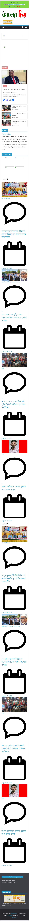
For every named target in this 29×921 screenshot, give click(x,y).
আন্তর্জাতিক (4, 86)
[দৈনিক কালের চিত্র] (3, 27)
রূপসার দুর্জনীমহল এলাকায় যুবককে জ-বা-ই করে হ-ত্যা (14, 488)
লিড (10, 282)
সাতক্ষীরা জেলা (7, 198)
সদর (2, 198)
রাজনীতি (7, 282)
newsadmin (14, 92)
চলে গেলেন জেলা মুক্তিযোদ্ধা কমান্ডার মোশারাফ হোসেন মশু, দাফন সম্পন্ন (14, 317)
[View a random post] (25, 27)
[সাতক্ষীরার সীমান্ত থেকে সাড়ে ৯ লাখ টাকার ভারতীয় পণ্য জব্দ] (6, 123)
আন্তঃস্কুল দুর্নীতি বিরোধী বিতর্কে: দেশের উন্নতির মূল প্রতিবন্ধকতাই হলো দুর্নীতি (14, 233)
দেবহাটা (3, 282)
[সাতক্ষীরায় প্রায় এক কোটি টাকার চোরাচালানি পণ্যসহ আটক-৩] (6, 108)
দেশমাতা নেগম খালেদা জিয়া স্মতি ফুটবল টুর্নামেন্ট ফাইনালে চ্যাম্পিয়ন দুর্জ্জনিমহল (13, 404)
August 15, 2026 (7, 268)
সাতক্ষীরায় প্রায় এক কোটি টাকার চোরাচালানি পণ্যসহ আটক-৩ (19, 106)
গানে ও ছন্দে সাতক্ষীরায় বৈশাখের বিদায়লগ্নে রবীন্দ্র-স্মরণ (18, 114)
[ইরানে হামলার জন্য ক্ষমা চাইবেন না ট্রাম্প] (14, 77)
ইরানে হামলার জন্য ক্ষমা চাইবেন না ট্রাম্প (14, 89)
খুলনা (3, 369)
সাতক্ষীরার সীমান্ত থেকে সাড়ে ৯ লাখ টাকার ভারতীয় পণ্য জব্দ (19, 122)
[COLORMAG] (6, 134)
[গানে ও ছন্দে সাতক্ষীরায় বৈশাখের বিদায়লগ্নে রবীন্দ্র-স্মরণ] (6, 115)
